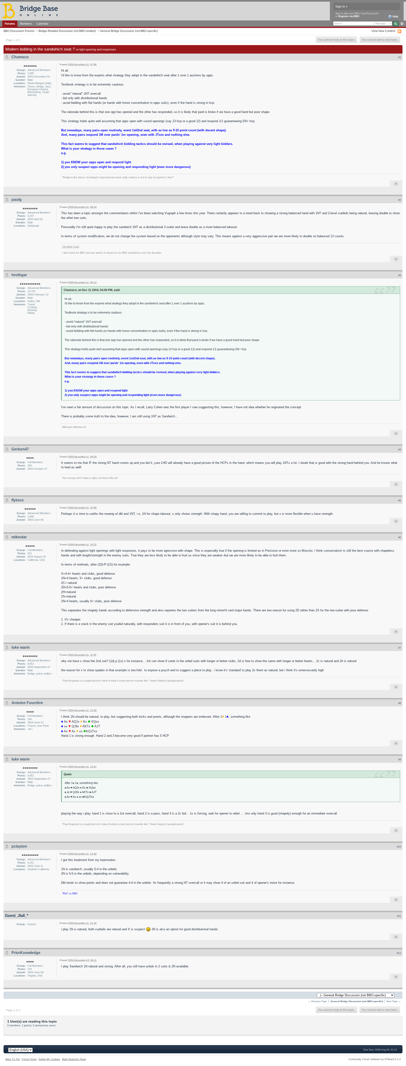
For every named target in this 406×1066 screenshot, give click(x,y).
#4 (399, 449)
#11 (399, 916)
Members (26, 23)
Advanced (402, 23)
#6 (399, 537)
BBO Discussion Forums (19, 30)
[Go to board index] (32, 10)
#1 (399, 57)
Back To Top (12, 1059)
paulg (17, 200)
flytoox (18, 500)
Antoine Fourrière (27, 703)
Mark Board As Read (74, 1059)
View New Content (383, 30)
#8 (399, 703)
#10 (399, 846)
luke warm (21, 647)
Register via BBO (348, 16)
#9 (399, 759)
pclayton (19, 846)
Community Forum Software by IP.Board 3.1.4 (374, 1059)
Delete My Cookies (49, 1059)
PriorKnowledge (26, 953)
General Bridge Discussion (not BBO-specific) (129, 30)
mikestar (19, 537)
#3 (399, 275)
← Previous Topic (317, 1001)
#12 (399, 953)
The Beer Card (70, 246)
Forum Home (29, 1059)
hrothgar (19, 275)
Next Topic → (393, 1001)
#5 (399, 500)
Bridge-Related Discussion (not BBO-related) (67, 30)
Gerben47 (20, 449)
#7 (399, 647)
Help (395, 16)
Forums (10, 23)
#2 (399, 199)
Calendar (42, 23)
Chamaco (20, 57)
